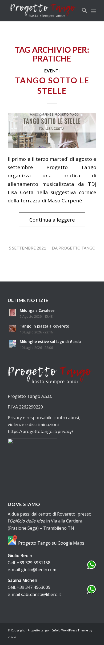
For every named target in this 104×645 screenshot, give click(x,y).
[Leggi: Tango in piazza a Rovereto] (12, 328)
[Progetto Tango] (43, 10)
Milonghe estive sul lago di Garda (50, 341)
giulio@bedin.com (38, 570)
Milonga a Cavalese (37, 310)
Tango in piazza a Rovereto (44, 326)
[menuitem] (82, 10)
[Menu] (93, 10)
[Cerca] (82, 10)
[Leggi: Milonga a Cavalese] (12, 312)
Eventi (52, 71)
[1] (52, 130)
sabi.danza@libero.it (41, 594)
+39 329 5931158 (33, 563)
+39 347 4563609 (33, 587)
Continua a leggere (52, 219)
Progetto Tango (76, 248)
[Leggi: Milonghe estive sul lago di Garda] (12, 344)
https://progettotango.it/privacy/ (40, 431)
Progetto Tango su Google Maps (50, 543)
